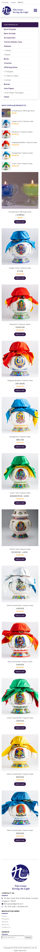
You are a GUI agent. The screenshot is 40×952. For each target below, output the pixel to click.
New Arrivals (10, 33)
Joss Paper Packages (14, 93)
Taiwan (8, 50)
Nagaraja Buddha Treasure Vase (24, 142)
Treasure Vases (11, 76)
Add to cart (20, 222)
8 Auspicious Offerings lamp (23, 111)
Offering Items (11, 67)
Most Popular (10, 29)
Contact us (6, 927)
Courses (8, 63)
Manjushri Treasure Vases (22, 132)
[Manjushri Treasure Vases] (7, 134)
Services (5, 922)
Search (28, 937)
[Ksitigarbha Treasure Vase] (7, 155)
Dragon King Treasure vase (22, 121)
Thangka (9, 72)
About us (5, 925)
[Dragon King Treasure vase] (7, 123)
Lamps (8, 80)
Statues (7, 46)
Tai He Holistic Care (13, 42)
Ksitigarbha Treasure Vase (22, 153)
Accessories (9, 38)
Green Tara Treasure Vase (22, 164)
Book (6, 59)
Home (4, 916)
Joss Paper (9, 88)
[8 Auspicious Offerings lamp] (7, 113)
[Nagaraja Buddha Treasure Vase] (7, 144)
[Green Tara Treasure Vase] (7, 165)
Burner (7, 84)
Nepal (7, 55)
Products (19, 17)
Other (6, 97)
